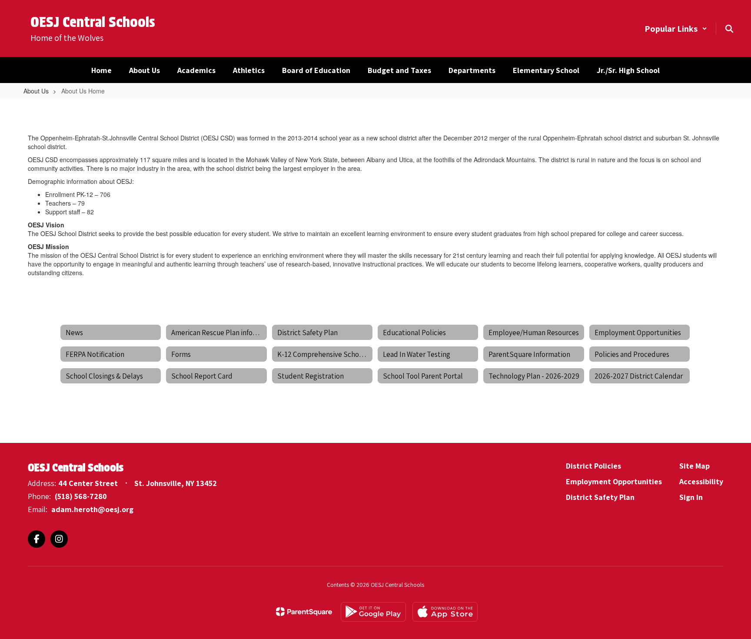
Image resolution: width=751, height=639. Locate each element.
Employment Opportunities (614, 481)
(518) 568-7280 (81, 496)
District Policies (593, 466)
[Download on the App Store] (445, 612)
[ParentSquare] (304, 611)
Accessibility (701, 481)
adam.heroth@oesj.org (92, 509)
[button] (676, 28)
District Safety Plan (600, 497)
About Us (36, 91)
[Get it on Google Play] (373, 612)
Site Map (694, 466)
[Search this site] (729, 28)
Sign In (691, 497)
